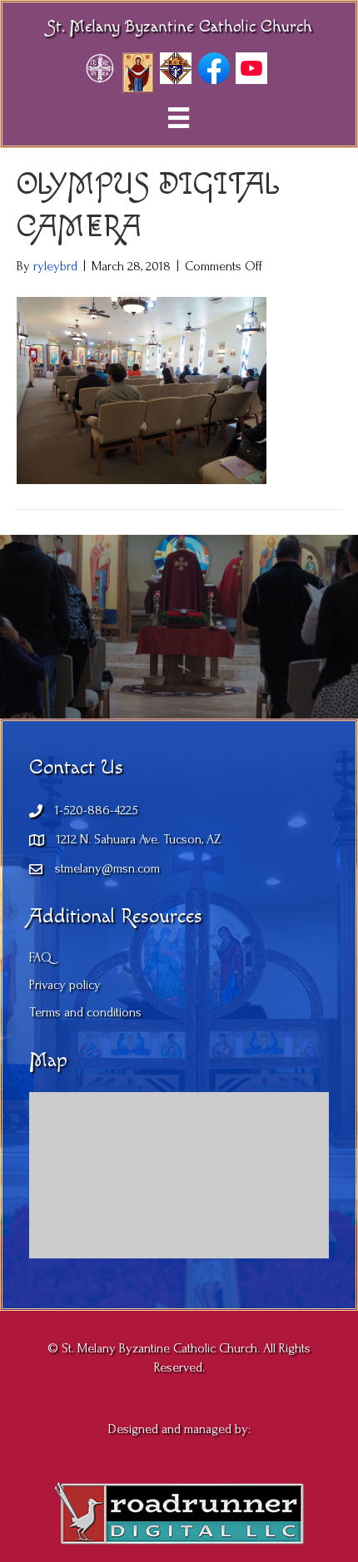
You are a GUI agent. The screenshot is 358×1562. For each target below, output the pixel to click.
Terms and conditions (85, 1012)
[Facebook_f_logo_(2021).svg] (214, 68)
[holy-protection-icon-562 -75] (138, 72)
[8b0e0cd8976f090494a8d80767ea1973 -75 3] (100, 68)
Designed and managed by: (179, 1428)
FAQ (40, 957)
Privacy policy (65, 984)
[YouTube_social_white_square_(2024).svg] (251, 68)
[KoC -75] (175, 68)
